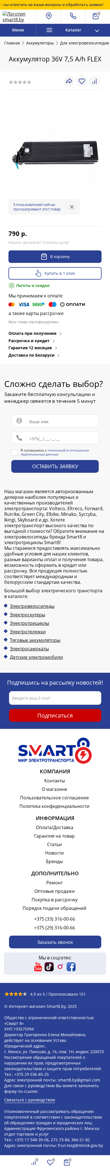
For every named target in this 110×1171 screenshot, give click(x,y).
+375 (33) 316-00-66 (54, 919)
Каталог (73, 30)
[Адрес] (49, 17)
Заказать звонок (55, 942)
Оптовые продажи (54, 891)
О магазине (54, 789)
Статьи (54, 844)
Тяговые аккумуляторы (35, 640)
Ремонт (54, 883)
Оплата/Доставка (54, 827)
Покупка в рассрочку (55, 900)
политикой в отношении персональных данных (55, 452)
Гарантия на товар (54, 836)
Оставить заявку (55, 466)
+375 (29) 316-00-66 (54, 928)
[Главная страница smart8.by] (18, 16)
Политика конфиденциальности (54, 806)
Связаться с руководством (29, 1099)
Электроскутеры (27, 615)
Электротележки (28, 632)
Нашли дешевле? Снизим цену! (38, 242)
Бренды (54, 861)
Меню (18, 30)
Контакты (54, 781)
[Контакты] (73, 17)
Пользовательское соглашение (54, 798)
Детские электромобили (36, 657)
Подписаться (55, 715)
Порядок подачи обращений (54, 908)
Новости (54, 853)
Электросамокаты (29, 649)
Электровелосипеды (32, 606)
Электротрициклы (29, 623)
